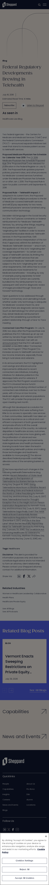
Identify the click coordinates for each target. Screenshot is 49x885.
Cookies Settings (24, 861)
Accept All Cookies (24, 878)
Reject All (24, 869)
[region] (24, 859)
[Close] (46, 836)
